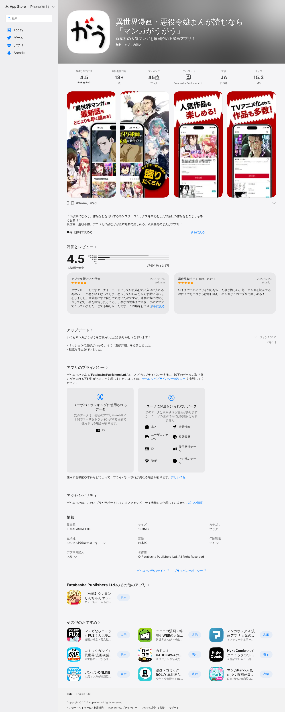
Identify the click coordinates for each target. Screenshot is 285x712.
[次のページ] (280, 144)
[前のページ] (62, 144)
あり (70, 556)
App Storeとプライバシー (122, 707)
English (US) (83, 694)
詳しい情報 (178, 477)
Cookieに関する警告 (153, 707)
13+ (211, 543)
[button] (29, 30)
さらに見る (197, 232)
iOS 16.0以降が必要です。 (84, 543)
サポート (174, 707)
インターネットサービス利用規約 (85, 707)
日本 (69, 694)
